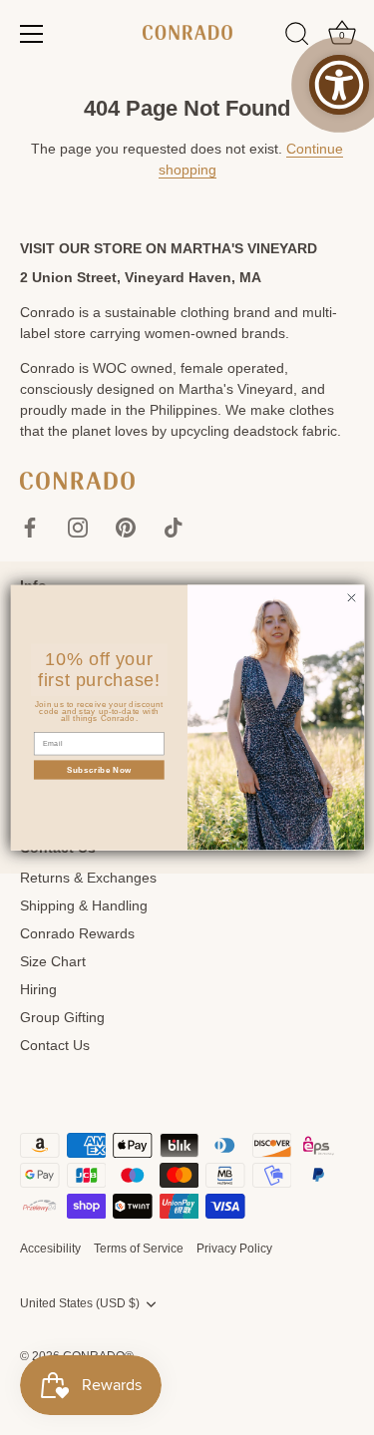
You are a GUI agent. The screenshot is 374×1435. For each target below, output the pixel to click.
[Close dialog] (351, 597)
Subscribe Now (98, 769)
